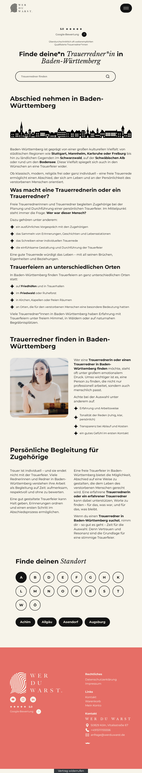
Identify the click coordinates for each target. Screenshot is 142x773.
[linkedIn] (33, 699)
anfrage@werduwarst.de (108, 735)
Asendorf (70, 622)
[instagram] (23, 699)
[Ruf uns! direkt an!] (135, 396)
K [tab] (118, 577)
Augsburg (97, 622)
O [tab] (62, 591)
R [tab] (90, 591)
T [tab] (118, 591)
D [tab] (48, 577)
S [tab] (104, 591)
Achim (25, 622)
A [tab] (21, 577)
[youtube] (13, 699)
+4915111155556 (101, 730)
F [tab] (77, 577)
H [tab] (104, 577)
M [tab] (35, 591)
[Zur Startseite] (21, 8)
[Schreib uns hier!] (135, 386)
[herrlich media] (87, 743)
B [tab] (35, 577)
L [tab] (21, 591)
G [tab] (90, 577)
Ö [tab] (35, 605)
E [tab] (63, 577)
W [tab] (21, 605)
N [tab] (48, 591)
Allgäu (47, 622)
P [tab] (76, 591)
